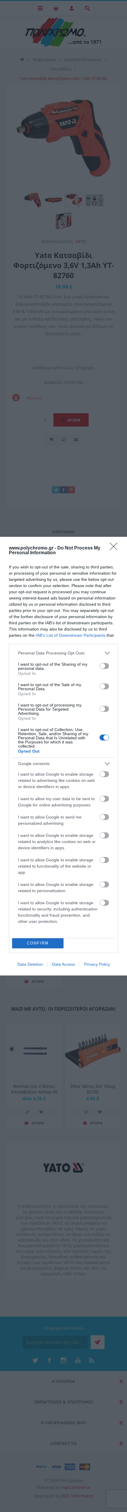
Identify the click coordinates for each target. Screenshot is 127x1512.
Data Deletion (30, 964)
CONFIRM (38, 943)
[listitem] (63, 653)
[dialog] (63, 756)
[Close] (115, 548)
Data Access (63, 964)
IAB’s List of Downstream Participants (70, 635)
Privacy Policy (97, 964)
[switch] (104, 666)
